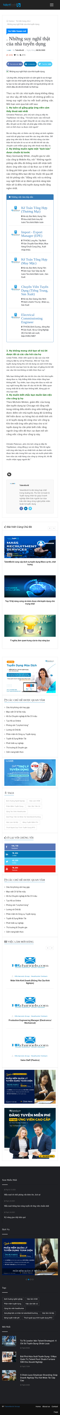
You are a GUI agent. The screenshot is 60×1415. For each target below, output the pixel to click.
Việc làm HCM (34, 801)
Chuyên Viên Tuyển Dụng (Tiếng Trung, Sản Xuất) (34, 290)
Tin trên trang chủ (23, 21)
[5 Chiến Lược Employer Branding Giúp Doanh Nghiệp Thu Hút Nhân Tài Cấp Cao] (9, 1375)
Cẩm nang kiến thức (15, 752)
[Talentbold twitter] (30, 508)
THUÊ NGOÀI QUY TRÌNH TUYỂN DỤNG (30, 1263)
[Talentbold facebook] (21, 508)
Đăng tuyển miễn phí (30, 822)
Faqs (56, 1412)
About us (46, 1406)
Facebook (15, 64)
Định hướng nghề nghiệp (15, 801)
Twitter (46, 64)
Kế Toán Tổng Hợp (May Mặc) (34, 261)
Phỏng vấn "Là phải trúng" (17, 725)
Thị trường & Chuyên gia (16, 747)
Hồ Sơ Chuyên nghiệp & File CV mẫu (21, 716)
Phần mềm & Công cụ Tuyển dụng (21, 734)
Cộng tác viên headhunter (16, 811)
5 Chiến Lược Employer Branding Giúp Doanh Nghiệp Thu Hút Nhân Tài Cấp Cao (38, 1378)
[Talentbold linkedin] (25, 508)
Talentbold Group (12, 1406)
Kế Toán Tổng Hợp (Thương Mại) (34, 209)
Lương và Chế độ (13, 730)
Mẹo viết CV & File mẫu (16, 712)
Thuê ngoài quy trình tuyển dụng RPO (20, 827)
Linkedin (31, 64)
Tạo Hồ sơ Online (13, 721)
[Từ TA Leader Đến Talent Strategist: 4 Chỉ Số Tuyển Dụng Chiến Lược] (9, 1341)
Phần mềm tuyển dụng (14, 806)
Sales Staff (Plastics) (30, 1060)
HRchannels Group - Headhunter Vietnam (30, 976)
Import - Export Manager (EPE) (31, 234)
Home (11, 21)
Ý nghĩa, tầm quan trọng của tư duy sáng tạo (30, 640)
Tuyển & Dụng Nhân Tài (16, 739)
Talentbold (19, 50)
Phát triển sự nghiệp (15, 743)
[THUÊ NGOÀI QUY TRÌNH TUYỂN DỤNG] (30, 1252)
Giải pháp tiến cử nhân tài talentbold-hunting (23, 817)
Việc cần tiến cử (34, 806)
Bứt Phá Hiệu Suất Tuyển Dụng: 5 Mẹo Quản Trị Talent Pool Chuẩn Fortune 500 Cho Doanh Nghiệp (38, 1359)
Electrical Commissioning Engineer (32, 318)
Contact (55, 1406)
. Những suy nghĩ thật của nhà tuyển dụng (22, 24)
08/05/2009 (40, 50)
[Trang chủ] (11, 5)
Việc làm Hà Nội (12, 822)
